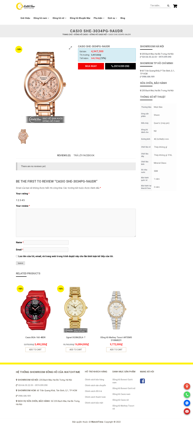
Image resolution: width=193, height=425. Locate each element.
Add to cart (35, 349)
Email (19, 249)
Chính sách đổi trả (93, 391)
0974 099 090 (121, 66)
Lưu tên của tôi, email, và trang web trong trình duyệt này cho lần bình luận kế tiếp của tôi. (65, 256)
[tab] (64, 155)
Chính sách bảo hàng (94, 379)
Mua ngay (91, 66)
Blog (123, 18)
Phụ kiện (98, 18)
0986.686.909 (148, 77)
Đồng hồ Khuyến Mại (80, 18)
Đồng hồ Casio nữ (120, 400)
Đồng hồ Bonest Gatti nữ (123, 388)
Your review (23, 206)
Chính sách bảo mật (94, 403)
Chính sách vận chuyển (95, 385)
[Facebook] (142, 382)
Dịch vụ (111, 18)
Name (20, 242)
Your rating (23, 193)
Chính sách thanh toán (95, 397)
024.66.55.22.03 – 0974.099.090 (157, 57)
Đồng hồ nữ (58, 18)
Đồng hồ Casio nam (121, 394)
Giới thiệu (25, 18)
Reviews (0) (64, 155)
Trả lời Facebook (83, 155)
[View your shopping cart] (175, 6)
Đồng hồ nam (40, 18)
